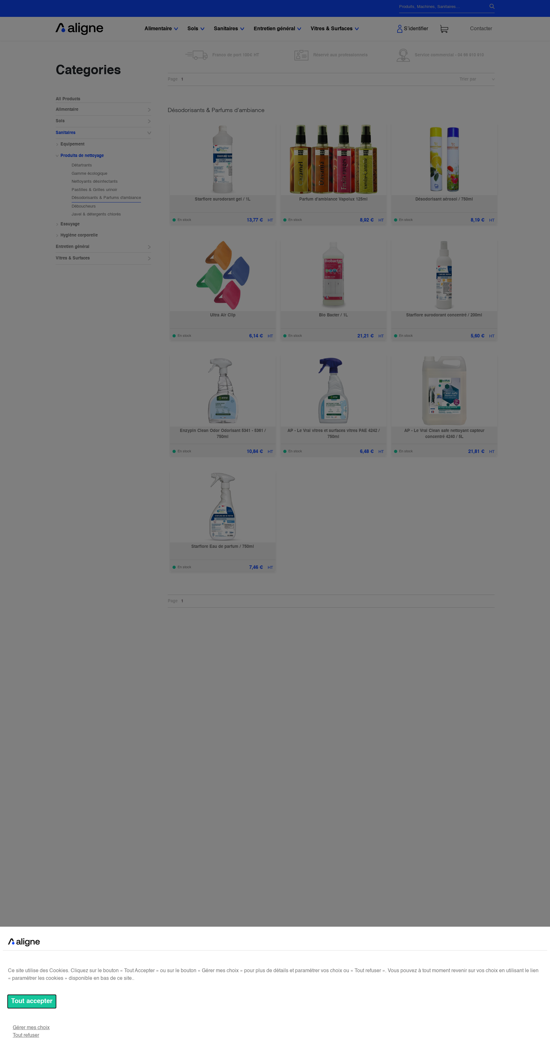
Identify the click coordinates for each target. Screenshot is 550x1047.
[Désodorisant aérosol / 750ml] (444, 159)
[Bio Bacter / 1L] (333, 275)
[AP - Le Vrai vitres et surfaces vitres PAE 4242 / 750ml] (333, 390)
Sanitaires (65, 133)
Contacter (481, 29)
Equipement (72, 144)
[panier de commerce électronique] (444, 29)
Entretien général (72, 247)
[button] (490, 79)
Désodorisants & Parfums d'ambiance (106, 198)
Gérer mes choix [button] (31, 1027)
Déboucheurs (84, 206)
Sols (60, 121)
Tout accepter (32, 1001)
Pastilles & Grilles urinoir (94, 190)
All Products (68, 99)
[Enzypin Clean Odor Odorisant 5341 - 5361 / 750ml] (222, 390)
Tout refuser (26, 1035)
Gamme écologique (89, 174)
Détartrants (82, 165)
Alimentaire (67, 110)
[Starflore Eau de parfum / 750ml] (222, 506)
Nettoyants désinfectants (95, 182)
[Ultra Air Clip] (222, 275)
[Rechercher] (489, 7)
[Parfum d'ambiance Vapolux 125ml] (333, 159)
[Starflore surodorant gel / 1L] (222, 159)
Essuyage (70, 224)
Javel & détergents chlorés (96, 214)
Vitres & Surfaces (73, 258)
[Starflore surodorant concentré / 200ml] (444, 275)
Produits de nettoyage (82, 156)
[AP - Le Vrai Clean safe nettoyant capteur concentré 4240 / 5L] (444, 390)
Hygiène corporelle (79, 235)
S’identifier (416, 29)
